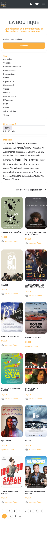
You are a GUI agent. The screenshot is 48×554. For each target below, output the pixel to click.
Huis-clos (22, 164)
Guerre (6, 89)
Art (43, 148)
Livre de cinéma (9, 96)
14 (15, 516)
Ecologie (36, 155)
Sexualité (16, 176)
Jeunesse (34, 164)
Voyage (16, 179)
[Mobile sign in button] (31, 4)
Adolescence (20, 143)
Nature (6, 172)
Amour (28, 147)
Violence (7, 179)
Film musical (8, 85)
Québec (38, 172)
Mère (37, 168)
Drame (6, 78)
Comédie (7, 63)
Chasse (19, 152)
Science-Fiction (9, 111)
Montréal (16, 168)
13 (10, 516)
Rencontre (7, 176)
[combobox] (30, 190)
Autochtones (9, 152)
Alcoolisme (7, 148)
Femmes (33, 159)
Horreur (6, 93)
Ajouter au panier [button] (11, 241)
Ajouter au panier (31, 346)
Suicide (31, 176)
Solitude (25, 176)
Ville (42, 176)
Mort (25, 168)
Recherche (24, 46)
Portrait (23, 172)
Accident (7, 143)
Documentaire (9, 74)
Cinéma (24, 152)
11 (41, 511)
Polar (5, 104)
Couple (40, 151)
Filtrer (7, 128)
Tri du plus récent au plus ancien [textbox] (28, 190)
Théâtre (37, 176)
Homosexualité (10, 164)
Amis (15, 148)
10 (36, 511)
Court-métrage (9, 70)
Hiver (41, 159)
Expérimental (8, 81)
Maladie (6, 169)
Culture (6, 155)
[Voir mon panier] (37, 4)
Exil (13, 160)
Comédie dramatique (12, 67)
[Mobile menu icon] (43, 4)
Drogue (29, 155)
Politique (14, 172)
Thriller (6, 115)
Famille (21, 159)
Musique (30, 168)
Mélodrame (8, 100)
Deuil (12, 155)
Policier (6, 107)
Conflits (31, 151)
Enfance (7, 160)
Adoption (33, 144)
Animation (7, 59)
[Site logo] (4, 4)
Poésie (29, 172)
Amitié (20, 148)
